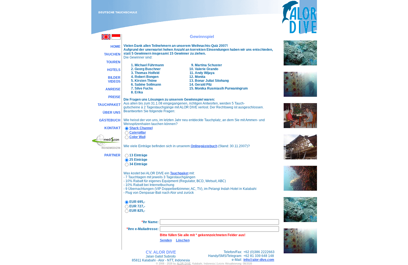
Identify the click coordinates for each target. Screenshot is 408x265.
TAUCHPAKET (109, 105)
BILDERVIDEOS (114, 79)
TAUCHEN (112, 54)
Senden (166, 240)
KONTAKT (112, 128)
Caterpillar (137, 132)
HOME (115, 47)
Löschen (183, 240)
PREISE (114, 97)
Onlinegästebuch (204, 146)
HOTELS (113, 70)
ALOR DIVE (184, 263)
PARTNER (112, 155)
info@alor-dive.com (258, 260)
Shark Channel (141, 128)
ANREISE (112, 89)
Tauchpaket (179, 173)
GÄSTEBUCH (109, 120)
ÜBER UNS (111, 112)
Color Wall (137, 137)
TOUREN (113, 62)
